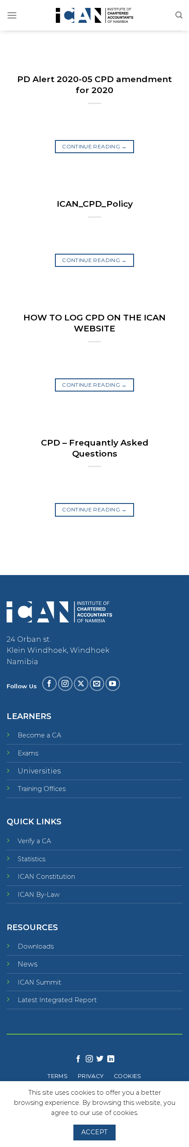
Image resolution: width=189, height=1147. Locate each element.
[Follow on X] (81, 683)
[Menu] (12, 15)
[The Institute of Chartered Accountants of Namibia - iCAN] (94, 15)
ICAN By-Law (38, 895)
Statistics (31, 859)
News (27, 964)
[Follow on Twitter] (99, 1059)
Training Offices (41, 789)
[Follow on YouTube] (112, 683)
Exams (28, 753)
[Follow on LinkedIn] (110, 1059)
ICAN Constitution (46, 877)
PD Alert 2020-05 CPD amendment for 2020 (94, 84)
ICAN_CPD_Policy (95, 203)
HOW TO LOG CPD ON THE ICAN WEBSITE (94, 323)
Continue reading (94, 146)
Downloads (36, 946)
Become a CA (39, 735)
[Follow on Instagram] (65, 683)
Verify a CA (34, 841)
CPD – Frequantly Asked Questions (95, 448)
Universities (39, 771)
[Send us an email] (97, 683)
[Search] (178, 15)
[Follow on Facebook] (49, 683)
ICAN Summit (39, 982)
